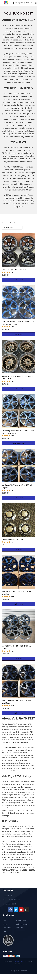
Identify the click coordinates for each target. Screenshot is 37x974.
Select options (18, 443)
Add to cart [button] (18, 280)
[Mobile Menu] (36, 3)
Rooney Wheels (18, 961)
